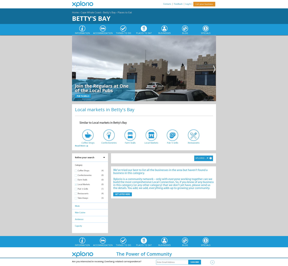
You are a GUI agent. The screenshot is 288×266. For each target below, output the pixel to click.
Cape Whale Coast (91, 12)
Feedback (178, 4)
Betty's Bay (109, 12)
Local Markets (84, 184)
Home (75, 12)
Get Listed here (122, 194)
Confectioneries (85, 175)
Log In (188, 4)
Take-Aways (83, 198)
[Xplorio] (85, 4)
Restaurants (83, 193)
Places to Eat (125, 12)
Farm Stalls (82, 179)
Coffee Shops (83, 170)
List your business (204, 4)
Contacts (167, 4)
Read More (80, 145)
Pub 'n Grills (83, 189)
